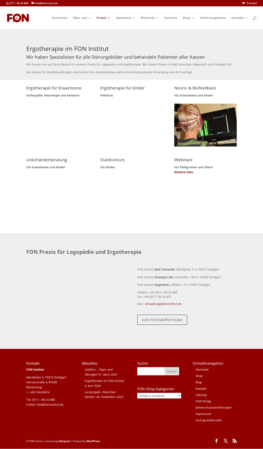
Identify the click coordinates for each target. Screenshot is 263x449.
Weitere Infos (183, 172)
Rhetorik (148, 18)
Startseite (60, 18)
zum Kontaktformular (162, 319)
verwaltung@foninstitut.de (163, 304)
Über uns (80, 18)
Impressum (203, 414)
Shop (186, 18)
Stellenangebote (213, 18)
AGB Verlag (203, 401)
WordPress (93, 441)
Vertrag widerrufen (209, 420)
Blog (199, 382)
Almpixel (64, 441)
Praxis (102, 18)
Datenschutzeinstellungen (214, 407)
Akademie (124, 18)
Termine (170, 18)
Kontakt (237, 18)
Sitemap (201, 395)
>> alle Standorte (38, 392)
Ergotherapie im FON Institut (104, 381)
